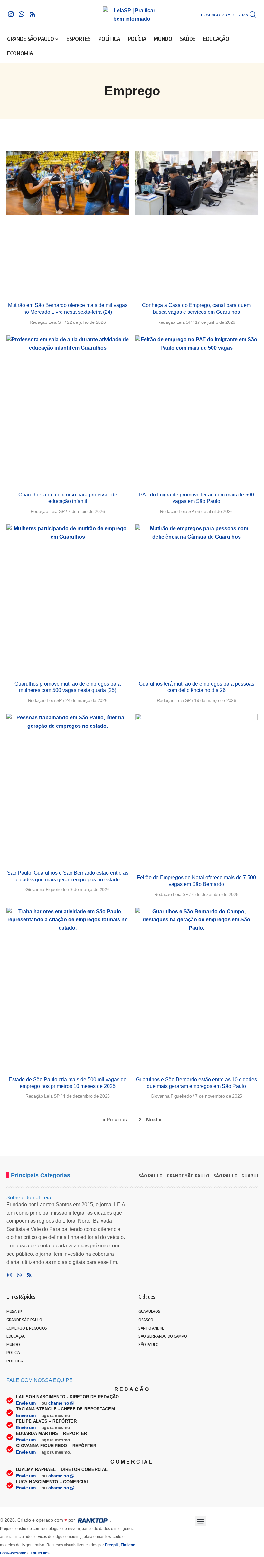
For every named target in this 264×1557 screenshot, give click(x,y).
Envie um (26, 1403)
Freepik (112, 1545)
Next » (154, 1119)
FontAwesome (13, 1553)
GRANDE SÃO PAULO (188, 1175)
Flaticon (128, 1545)
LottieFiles (40, 1553)
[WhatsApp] (21, 14)
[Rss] (32, 14)
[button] (253, 15)
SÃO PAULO (150, 1175)
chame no (59, 1403)
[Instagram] (10, 14)
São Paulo (225, 1175)
